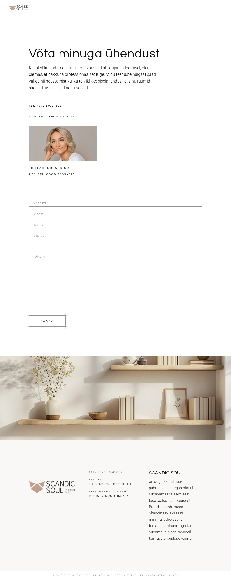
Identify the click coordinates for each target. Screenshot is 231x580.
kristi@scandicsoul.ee (112, 484)
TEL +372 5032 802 (45, 105)
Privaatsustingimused (159, 575)
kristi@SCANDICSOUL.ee (52, 116)
